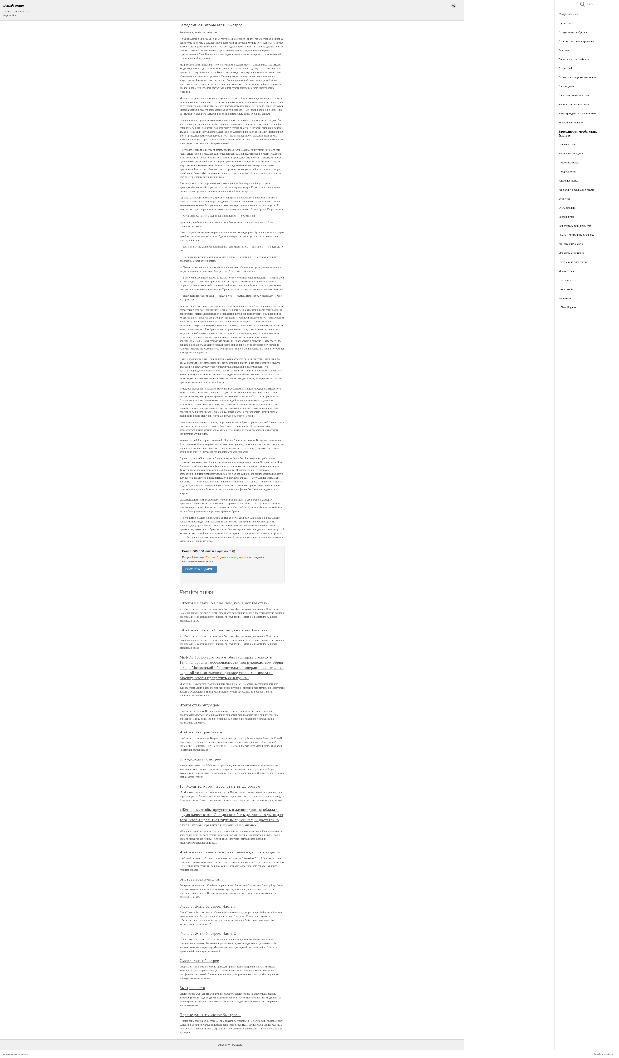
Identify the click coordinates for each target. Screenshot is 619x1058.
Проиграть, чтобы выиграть (574, 95)
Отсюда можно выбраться (573, 32)
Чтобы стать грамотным (201, 731)
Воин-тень (564, 198)
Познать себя (566, 289)
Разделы (237, 1044)
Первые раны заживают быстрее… (210, 1014)
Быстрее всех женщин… (201, 879)
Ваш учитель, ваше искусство (575, 225)
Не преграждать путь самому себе (577, 113)
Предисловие (566, 23)
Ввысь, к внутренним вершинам (576, 234)
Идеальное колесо (568, 180)
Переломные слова (569, 162)
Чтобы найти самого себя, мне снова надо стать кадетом (230, 852)
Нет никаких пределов (571, 153)
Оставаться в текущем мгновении (577, 77)
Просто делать (566, 86)
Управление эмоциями (571, 122)
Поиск (586, 4)
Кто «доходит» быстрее (200, 759)
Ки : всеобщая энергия (571, 243)
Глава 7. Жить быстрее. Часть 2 (208, 933)
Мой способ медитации (572, 252)
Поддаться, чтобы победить (574, 59)
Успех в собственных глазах (574, 104)
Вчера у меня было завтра (573, 261)
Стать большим (567, 207)
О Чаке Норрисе (567, 307)
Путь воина (565, 280)
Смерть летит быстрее (199, 960)
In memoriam (565, 298)
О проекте (224, 1044)
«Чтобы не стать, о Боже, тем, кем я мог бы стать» (224, 602)
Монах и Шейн (567, 271)
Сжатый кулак (566, 216)
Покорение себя (567, 171)
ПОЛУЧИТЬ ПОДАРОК (199, 569)
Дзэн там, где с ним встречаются (576, 41)
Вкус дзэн (564, 50)
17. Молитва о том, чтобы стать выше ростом (220, 786)
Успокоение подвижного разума (576, 189)
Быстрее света (192, 987)
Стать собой (565, 68)
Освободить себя (568, 144)
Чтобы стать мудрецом (200, 704)
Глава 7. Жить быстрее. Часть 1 (208, 906)
